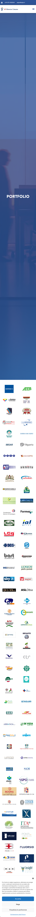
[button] (33, 878)
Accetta (18, 899)
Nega (18, 904)
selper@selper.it (21, 2)
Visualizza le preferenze (18, 910)
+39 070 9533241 (10, 2)
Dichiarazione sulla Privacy (18, 914)
